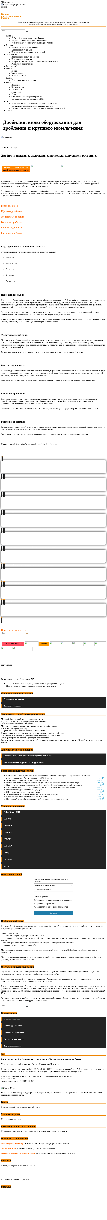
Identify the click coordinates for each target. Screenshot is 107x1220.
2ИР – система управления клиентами (23, 792)
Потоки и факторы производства (15, 728)
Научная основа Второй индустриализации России (24, 721)
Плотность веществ (12, 1019)
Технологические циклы (14, 699)
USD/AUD (8, 826)
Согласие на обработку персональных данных (32, 106)
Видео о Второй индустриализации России (20, 1107)
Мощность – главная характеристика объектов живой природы (29, 726)
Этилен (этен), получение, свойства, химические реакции (32, 794)
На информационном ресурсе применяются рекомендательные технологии (34, 1131)
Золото (6, 866)
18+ (8, 101)
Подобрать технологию (21, 59)
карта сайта (6, 665)
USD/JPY (7, 819)
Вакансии (15, 85)
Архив (9, 110)
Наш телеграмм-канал (11, 1119)
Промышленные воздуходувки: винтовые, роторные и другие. (35, 683)
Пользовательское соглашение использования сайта (34, 103)
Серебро (7, 853)
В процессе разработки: (44, 903)
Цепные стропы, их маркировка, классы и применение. (32, 686)
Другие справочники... (13, 1046)
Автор (14, 147)
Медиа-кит (16, 92)
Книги (14, 71)
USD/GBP (8, 839)
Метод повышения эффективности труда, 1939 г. (24, 763)
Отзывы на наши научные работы (26, 96)
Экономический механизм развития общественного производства (30, 735)
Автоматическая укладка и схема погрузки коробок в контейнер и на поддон (40, 787)
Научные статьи (18, 75)
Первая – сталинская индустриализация (29, 40)
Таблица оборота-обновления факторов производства (25, 738)
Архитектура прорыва (13, 706)
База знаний (11, 66)
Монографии (17, 73)
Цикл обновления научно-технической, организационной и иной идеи (32, 733)
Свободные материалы (21, 50)
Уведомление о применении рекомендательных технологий (38, 108)
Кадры (9, 78)
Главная (9, 36)
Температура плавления (14, 1032)
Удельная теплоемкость (13, 1039)
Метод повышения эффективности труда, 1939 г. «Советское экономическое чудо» (43, 783)
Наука (9, 68)
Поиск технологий (42, 890)
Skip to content (7, 2)
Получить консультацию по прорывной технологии (34, 61)
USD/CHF (8, 832)
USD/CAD (8, 846)
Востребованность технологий (25, 57)
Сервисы (5, 1216)
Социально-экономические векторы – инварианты (23, 731)
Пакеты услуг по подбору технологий (28, 52)
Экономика (6, 1191)
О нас (8, 82)
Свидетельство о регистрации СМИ (27, 99)
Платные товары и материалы (24, 47)
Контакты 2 (16, 89)
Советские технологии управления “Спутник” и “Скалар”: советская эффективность (44, 785)
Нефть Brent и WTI (12, 812)
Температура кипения (13, 1026)
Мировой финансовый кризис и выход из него (22, 719)
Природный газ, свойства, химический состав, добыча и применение (37, 799)
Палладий (8, 859)
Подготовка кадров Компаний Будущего (24, 790)
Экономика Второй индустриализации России (32, 43)
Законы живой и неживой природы (17, 724)
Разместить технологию (22, 64)
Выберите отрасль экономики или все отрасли (51, 880)
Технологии (11, 54)
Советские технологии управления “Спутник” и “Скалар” (28, 756)
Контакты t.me (17, 87)
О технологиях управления (23, 80)
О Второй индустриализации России (27, 38)
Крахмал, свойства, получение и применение (26, 797)
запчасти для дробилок (19, 322)
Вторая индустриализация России (11, 16)
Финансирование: (42, 897)
